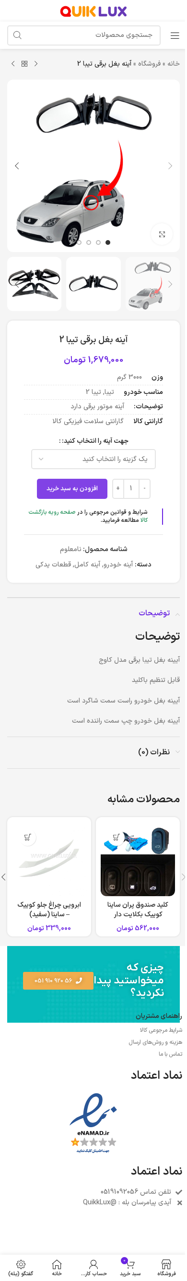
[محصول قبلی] (36, 64)
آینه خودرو (118, 565)
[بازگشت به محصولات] (24, 64)
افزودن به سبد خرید (72, 489)
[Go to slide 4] (79, 242)
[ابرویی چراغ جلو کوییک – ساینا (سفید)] (49, 859)
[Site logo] (93, 10)
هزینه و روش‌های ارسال (155, 1042)
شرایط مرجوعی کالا (161, 1030)
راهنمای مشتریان (159, 1016)
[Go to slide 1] (107, 242)
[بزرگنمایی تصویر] (162, 234)
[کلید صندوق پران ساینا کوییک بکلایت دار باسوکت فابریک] (138, 859)
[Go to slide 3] (88, 242)
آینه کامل (87, 565)
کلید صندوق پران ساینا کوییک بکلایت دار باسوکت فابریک (137, 914)
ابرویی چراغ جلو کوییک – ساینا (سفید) (49, 910)
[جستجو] (17, 35)
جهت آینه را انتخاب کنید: (95, 441)
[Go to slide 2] (98, 242)
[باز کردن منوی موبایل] (175, 35)
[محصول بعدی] (13, 64)
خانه (173, 64)
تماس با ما (170, 1054)
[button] (170, 165)
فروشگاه (149, 64)
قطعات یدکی (53, 565)
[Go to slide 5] (69, 242)
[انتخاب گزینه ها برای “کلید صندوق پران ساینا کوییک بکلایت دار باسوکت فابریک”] (116, 837)
